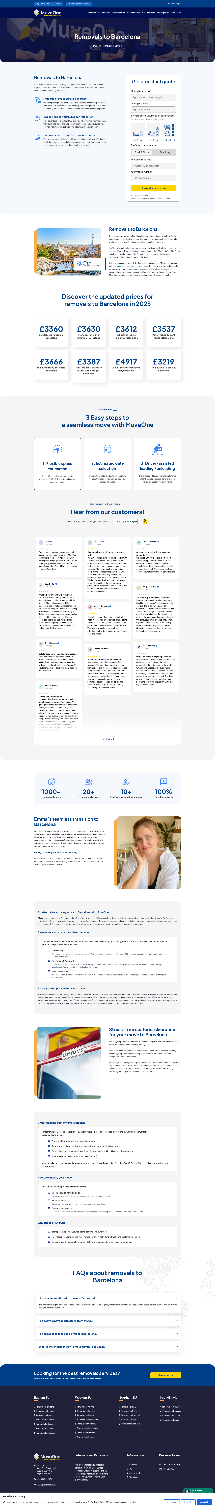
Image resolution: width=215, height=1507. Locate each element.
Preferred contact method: (145, 145)
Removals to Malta (129, 1411)
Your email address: (141, 159)
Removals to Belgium (86, 1411)
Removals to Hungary (45, 1424)
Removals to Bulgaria (45, 1407)
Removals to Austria (85, 1407)
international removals (70, 1378)
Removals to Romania (130, 1424)
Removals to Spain (129, 1419)
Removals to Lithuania (45, 1433)
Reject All (188, 1502)
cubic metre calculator (126, 266)
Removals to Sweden (171, 1415)
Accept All (204, 1502)
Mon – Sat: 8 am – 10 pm (170, 1464)
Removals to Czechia (45, 1411)
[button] (108, 1298)
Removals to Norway (170, 1407)
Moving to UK (134, 1473)
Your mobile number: (141, 171)
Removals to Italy (128, 1407)
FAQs (131, 1469)
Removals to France (85, 1415)
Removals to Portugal (130, 1415)
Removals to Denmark (171, 1411)
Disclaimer (133, 1477)
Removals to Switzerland (87, 1419)
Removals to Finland (170, 1420)
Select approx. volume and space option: (152, 117)
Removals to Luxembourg (88, 1428)
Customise (171, 1502)
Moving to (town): (140, 103)
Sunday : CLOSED (166, 1469)
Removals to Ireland (85, 1437)
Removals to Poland (44, 1415)
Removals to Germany (86, 1424)
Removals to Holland (86, 1433)
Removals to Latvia (44, 1428)
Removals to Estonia (45, 1419)
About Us (133, 1464)
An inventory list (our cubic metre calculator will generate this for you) (85, 1146)
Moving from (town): (141, 91)
